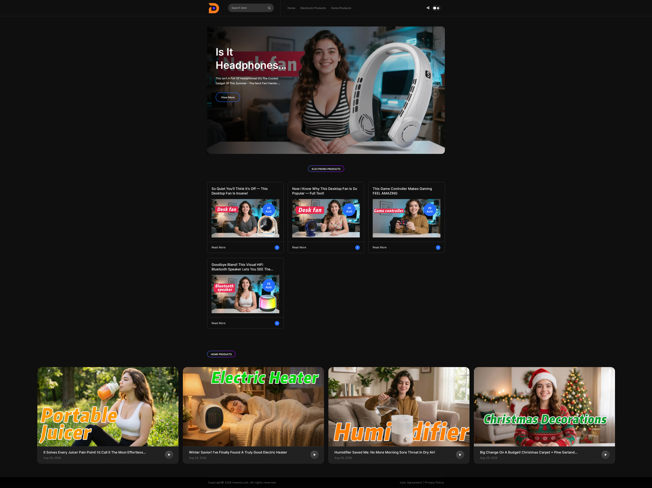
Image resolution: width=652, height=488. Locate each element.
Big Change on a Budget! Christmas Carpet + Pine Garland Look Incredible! (527, 452)
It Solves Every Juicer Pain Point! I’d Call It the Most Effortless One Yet (93, 452)
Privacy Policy (434, 482)
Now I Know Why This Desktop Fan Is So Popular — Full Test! (324, 191)
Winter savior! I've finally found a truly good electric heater (238, 452)
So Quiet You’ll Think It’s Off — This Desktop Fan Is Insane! (240, 191)
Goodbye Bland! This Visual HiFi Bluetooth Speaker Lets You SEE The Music (241, 267)
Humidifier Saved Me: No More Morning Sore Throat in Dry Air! (384, 452)
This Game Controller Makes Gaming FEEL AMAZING (402, 191)
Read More (218, 247)
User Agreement (411, 482)
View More (228, 97)
